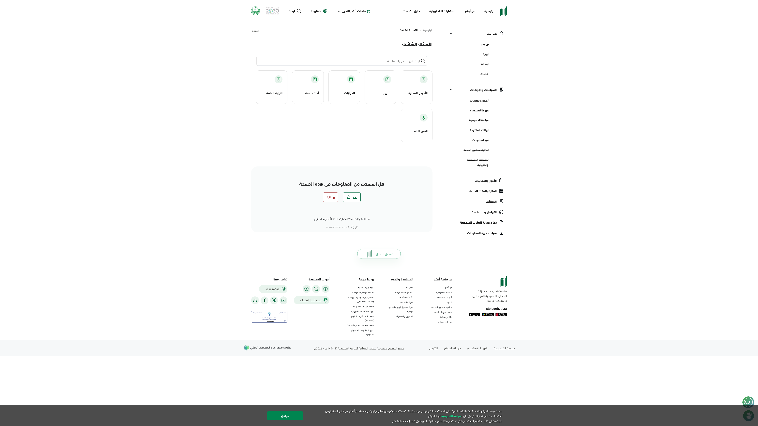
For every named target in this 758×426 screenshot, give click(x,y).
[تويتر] (274, 300)
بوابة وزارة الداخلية (366, 287)
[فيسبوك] (264, 300)
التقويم (433, 348)
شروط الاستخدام (444, 297)
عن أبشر (470, 11)
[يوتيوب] (283, 300)
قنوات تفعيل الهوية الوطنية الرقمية (400, 309)
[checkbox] (352, 197)
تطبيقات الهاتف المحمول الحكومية (362, 332)
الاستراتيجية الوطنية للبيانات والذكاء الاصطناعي (361, 299)
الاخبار (449, 302)
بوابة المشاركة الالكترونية (362, 311)
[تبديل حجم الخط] (316, 289)
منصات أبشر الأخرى (354, 10)
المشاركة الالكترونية (442, 11)
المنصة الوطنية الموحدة (363, 292)
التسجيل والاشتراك (404, 316)
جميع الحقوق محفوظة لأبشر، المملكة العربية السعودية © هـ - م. (358, 348)
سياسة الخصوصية (444, 292)
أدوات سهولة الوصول (442, 312)
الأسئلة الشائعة (406, 297)
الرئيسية (489, 11)
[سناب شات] (255, 300)
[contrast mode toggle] (325, 289)
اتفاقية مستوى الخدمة (442, 307)
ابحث (292, 10)
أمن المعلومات (445, 322)
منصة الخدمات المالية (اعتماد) (360, 325)
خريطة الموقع (452, 348)
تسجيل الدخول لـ (383, 254)
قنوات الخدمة (407, 302)
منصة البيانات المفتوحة (363, 306)
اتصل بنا (409, 287)
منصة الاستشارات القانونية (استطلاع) (362, 318)
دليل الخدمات (411, 11)
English (316, 10)
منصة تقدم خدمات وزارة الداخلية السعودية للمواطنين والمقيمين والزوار (489, 296)
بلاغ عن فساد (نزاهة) (404, 292)
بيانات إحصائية (446, 317)
